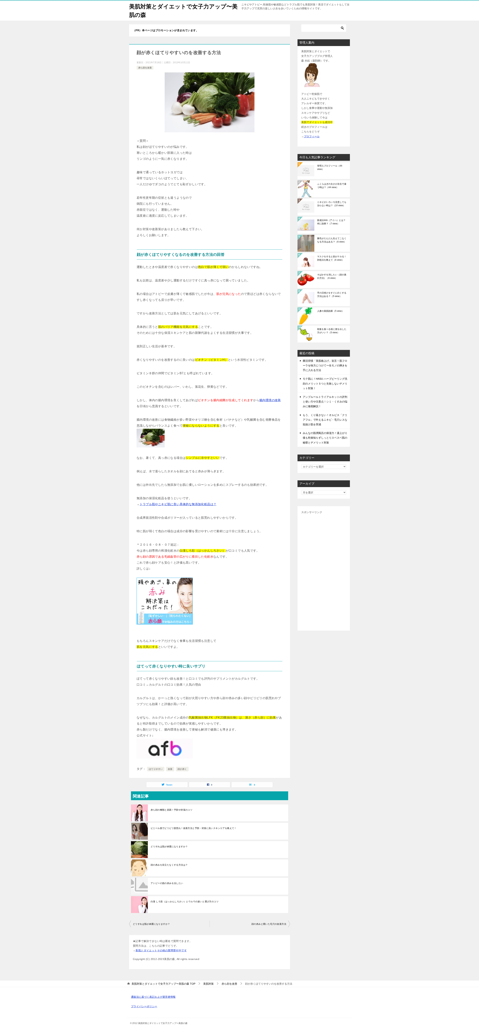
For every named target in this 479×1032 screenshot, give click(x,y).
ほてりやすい (156, 769)
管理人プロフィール (329, 167)
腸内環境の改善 (270, 400)
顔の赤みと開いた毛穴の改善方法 (268, 924)
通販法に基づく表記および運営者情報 (153, 996)
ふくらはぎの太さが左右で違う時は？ (331, 186)
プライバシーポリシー (144, 1006)
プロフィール (312, 136)
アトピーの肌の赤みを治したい (167, 883)
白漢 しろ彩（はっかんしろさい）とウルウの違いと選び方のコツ (185, 901)
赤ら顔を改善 (145, 67)
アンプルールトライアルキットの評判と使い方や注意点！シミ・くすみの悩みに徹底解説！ (325, 401)
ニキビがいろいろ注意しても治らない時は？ (331, 204)
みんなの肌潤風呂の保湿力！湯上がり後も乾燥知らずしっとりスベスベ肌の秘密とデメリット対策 (325, 438)
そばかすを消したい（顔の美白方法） (331, 276)
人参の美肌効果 (330, 311)
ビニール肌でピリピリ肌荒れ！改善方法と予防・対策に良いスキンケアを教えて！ (194, 828)
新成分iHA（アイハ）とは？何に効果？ (331, 222)
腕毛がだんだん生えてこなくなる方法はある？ (331, 240)
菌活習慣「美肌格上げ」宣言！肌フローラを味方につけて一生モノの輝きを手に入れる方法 (325, 365)
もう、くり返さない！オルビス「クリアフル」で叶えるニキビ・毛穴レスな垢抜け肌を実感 (325, 420)
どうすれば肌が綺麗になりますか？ (169, 846)
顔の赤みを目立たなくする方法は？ (169, 865)
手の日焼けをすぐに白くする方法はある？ (331, 295)
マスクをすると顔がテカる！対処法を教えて (331, 258)
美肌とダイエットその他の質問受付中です (161, 950)
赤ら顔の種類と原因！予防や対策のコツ (171, 810)
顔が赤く (182, 769)
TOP (163, 983)
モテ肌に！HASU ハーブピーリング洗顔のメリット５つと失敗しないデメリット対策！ (325, 383)
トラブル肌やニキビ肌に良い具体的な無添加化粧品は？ (178, 504)
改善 (170, 769)
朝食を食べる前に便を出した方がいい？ (331, 331)
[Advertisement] (323, 571)
